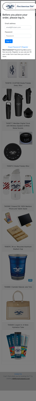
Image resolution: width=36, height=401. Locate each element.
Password (8, 32)
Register (25, 47)
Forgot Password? (14, 47)
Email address (10, 23)
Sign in (8, 41)
